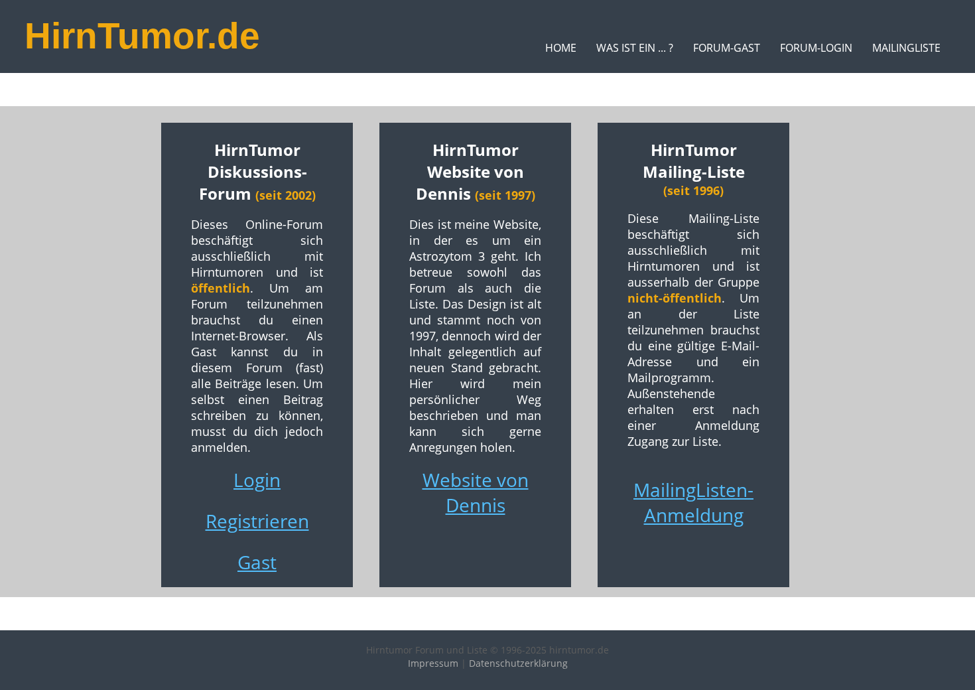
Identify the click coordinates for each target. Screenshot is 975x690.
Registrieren (257, 520)
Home (560, 47)
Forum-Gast (726, 47)
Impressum (433, 663)
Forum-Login (816, 47)
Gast (257, 562)
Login (257, 479)
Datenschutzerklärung (518, 663)
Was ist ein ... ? (634, 47)
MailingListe (906, 47)
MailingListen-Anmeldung (693, 502)
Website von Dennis (475, 492)
